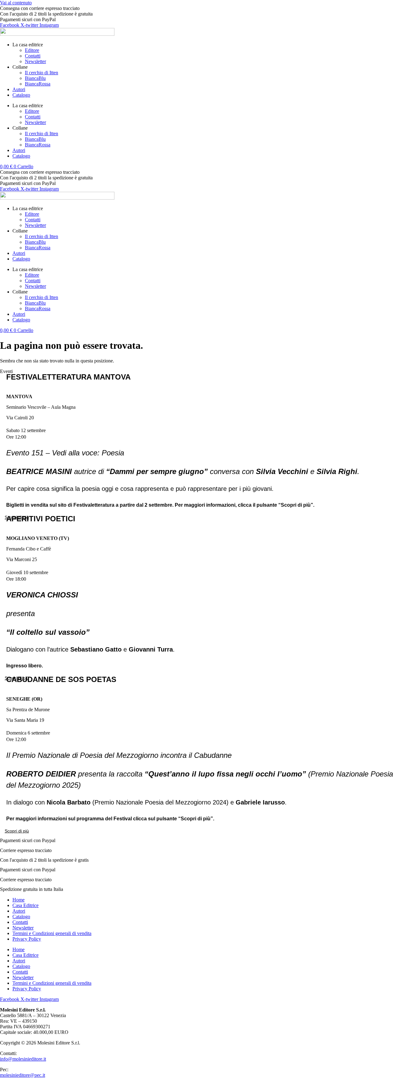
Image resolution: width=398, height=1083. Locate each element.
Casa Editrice (25, 905)
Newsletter (35, 61)
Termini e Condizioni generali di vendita (51, 933)
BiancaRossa (37, 83)
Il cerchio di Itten (41, 72)
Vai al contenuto (16, 2)
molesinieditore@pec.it (22, 1075)
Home (18, 899)
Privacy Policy (26, 939)
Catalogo (21, 95)
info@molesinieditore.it (23, 1059)
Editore (32, 50)
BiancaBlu (35, 78)
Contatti (32, 55)
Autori (18, 89)
